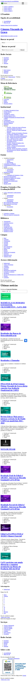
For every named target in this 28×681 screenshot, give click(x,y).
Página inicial (11, 77)
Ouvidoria (6, 634)
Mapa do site (7, 22)
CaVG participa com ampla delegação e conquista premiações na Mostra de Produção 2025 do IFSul (12, 565)
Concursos (6, 99)
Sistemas (6, 182)
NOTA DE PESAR (8, 449)
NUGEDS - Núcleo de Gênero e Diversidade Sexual (15, 140)
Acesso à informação (9, 625)
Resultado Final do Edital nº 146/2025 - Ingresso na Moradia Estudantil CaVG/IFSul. (13, 478)
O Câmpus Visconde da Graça (11, 110)
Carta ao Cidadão (8, 628)
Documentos (10, 162)
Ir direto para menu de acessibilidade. (10, 1)
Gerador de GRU (8, 227)
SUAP (5, 645)
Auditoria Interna (8, 627)
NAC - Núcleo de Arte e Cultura (15, 138)
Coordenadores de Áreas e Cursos (12, 165)
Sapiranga (6, 253)
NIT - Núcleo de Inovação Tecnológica (16, 137)
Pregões (6, 276)
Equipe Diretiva (8, 111)
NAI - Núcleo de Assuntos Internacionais (17, 136)
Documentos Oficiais (9, 121)
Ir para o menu (8, 8)
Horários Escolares (8, 172)
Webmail (6, 72)
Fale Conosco (7, 70)
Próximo (6, 611)
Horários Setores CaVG (9, 116)
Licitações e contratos (9, 213)
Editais (5, 100)
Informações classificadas (10, 270)
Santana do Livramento (9, 252)
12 (4, 610)
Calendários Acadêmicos (10, 164)
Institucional (7, 263)
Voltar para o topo (5, 617)
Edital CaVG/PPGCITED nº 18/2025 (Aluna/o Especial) (12, 535)
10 (4, 607)
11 (4, 609)
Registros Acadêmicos (9, 179)
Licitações (6, 277)
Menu (3, 78)
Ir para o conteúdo (9, 6)
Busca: (4, 50)
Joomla (24, 675)
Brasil (5, 3)
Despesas (6, 269)
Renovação (6, 224)
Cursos (5, 166)
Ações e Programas (8, 264)
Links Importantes (8, 228)
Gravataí (6, 242)
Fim (5, 613)
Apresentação (10, 159)
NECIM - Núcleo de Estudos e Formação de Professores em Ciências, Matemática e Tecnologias (17, 150)
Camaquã (6, 239)
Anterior (6, 596)
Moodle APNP (7, 183)
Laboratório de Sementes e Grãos (15, 175)
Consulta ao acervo (8, 223)
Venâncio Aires (7, 256)
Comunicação (7, 120)
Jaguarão (6, 243)
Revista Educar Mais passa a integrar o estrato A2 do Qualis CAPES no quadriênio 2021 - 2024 (13, 420)
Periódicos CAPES (8, 230)
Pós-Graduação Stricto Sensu (11, 202)
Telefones (6, 71)
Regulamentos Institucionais (11, 181)
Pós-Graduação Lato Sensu (10, 204)
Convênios (6, 267)
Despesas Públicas (8, 123)
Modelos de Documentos (10, 176)
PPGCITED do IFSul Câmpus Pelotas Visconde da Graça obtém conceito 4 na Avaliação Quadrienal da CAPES (14, 387)
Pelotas (5, 249)
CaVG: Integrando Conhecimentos (12, 192)
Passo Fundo (7, 248)
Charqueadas (7, 241)
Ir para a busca (8, 9)
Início (5, 594)
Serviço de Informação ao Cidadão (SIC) (14, 274)
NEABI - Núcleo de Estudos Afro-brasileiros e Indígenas (15, 143)
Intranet (5, 643)
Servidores (6, 273)
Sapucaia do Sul (8, 255)
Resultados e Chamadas (10, 360)
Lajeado (6, 245)
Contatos (6, 631)
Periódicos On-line (8, 231)
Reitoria (6, 251)
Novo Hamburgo (8, 246)
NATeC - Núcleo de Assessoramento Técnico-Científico (16, 146)
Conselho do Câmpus (9, 114)
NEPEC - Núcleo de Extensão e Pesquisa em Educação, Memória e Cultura (17, 133)
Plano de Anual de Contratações (11, 215)
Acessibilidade (7, 21)
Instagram (6, 642)
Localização (7, 113)
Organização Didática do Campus (12, 178)
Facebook (6, 640)
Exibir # (4, 291)
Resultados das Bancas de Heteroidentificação (11, 334)
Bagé (5, 238)
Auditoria (6, 266)
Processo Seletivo (8, 103)
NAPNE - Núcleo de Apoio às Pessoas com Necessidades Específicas (16, 128)
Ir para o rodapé (8, 11)
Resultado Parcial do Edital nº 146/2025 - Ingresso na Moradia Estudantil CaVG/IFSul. (13, 507)
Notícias (6, 102)
